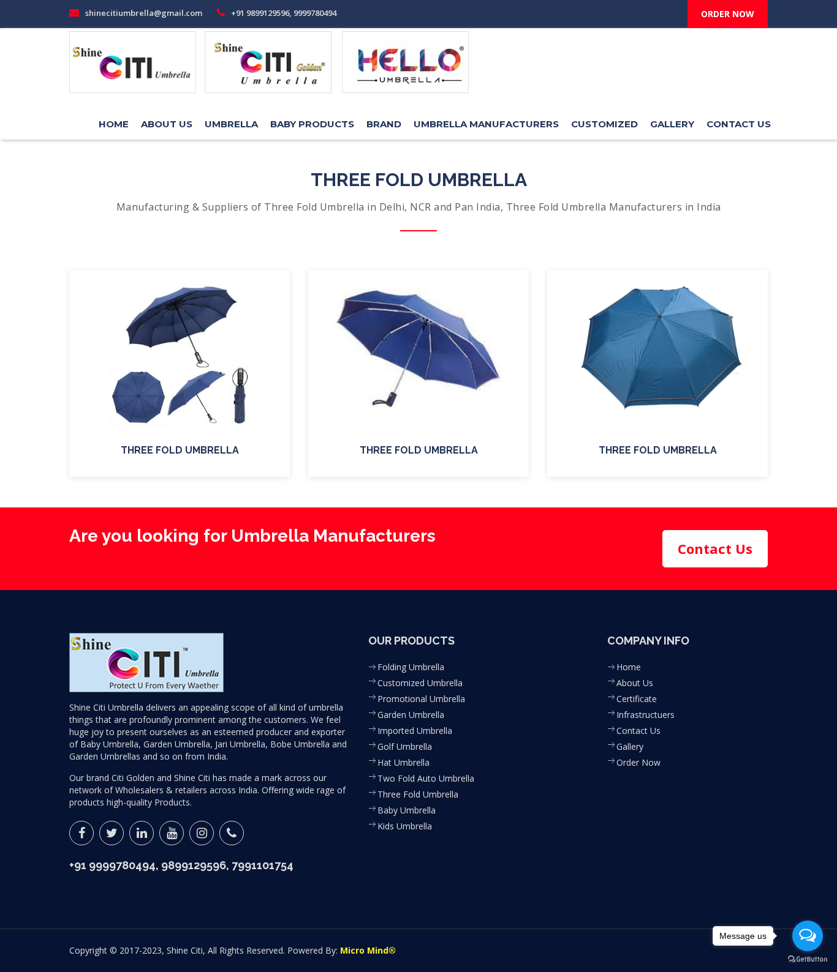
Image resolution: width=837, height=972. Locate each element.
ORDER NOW (727, 14)
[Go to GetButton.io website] (807, 959)
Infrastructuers (645, 714)
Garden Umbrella (410, 714)
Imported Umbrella (414, 730)
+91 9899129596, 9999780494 (282, 12)
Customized (604, 124)
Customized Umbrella (420, 683)
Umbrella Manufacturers (486, 124)
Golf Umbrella (404, 746)
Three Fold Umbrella (417, 794)
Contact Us (738, 124)
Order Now (638, 762)
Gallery (672, 124)
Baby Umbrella (406, 810)
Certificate (636, 699)
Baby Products (312, 124)
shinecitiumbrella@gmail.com (142, 12)
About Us (166, 124)
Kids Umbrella (404, 826)
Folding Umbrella (410, 667)
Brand (383, 124)
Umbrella (231, 124)
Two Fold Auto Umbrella (425, 778)
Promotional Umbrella (421, 699)
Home (114, 124)
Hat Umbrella (403, 762)
